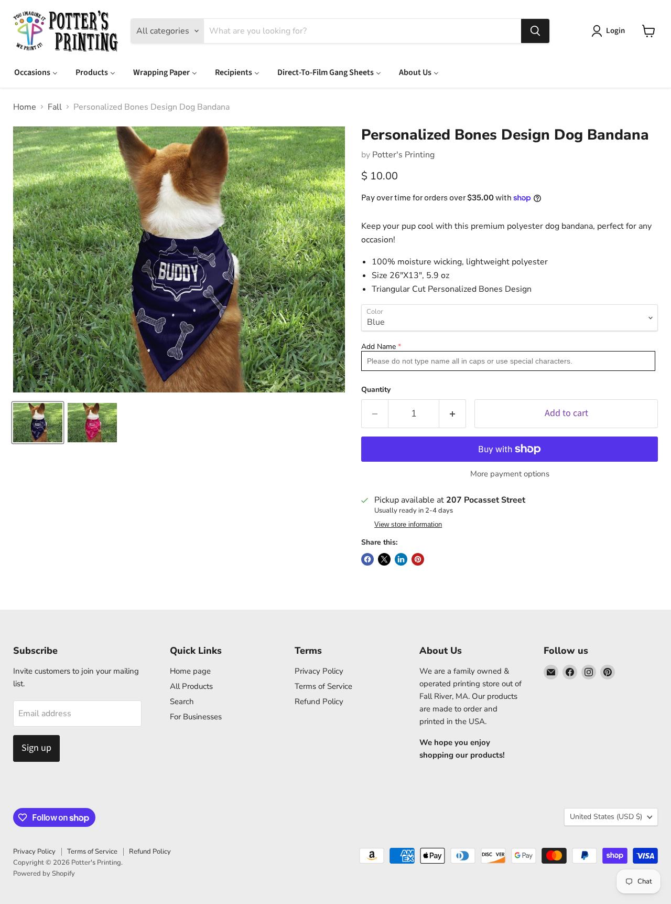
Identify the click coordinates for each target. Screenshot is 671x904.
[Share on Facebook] (367, 559)
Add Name (378, 347)
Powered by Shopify (44, 873)
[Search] (535, 31)
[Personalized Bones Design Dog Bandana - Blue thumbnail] (37, 422)
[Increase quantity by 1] (452, 413)
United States (606, 817)
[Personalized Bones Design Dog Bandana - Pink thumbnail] (92, 422)
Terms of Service (323, 686)
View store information (408, 524)
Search (182, 701)
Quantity (376, 390)
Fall (55, 107)
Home (24, 107)
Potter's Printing (403, 155)
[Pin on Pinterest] (418, 559)
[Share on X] (384, 559)
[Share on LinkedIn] (401, 559)
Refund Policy (319, 701)
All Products (191, 686)
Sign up (36, 747)
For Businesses (196, 716)
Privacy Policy (319, 671)
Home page (190, 671)
